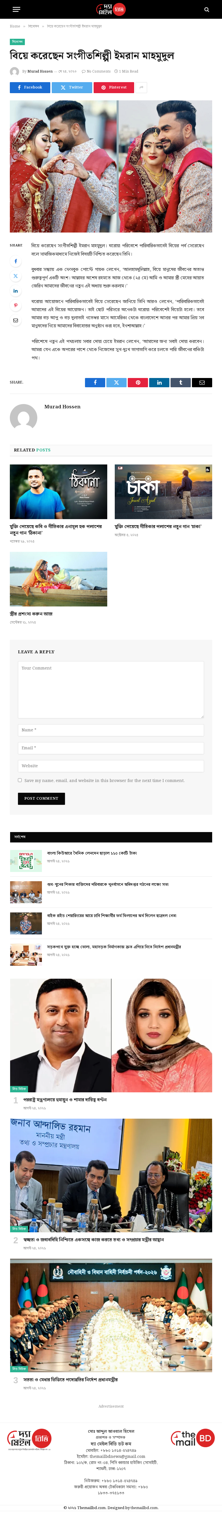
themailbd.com (144, 1508)
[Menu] (16, 9)
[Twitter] (15, 276)
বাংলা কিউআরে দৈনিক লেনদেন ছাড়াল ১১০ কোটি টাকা (92, 853)
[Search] (206, 9)
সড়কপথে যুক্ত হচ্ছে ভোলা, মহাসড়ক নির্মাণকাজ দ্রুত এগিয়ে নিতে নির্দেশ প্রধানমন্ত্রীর (114, 947)
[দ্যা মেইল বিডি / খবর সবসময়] (111, 9)
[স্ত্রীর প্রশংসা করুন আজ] (58, 579)
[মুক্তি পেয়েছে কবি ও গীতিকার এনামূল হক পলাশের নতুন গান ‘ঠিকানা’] (58, 491)
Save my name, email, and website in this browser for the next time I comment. (105, 781)
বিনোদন (17, 42)
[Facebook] (15, 261)
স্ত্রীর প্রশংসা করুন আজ (31, 614)
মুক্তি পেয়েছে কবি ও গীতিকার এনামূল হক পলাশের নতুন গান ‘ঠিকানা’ (56, 530)
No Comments (99, 71)
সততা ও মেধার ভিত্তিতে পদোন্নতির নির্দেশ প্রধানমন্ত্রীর (70, 1380)
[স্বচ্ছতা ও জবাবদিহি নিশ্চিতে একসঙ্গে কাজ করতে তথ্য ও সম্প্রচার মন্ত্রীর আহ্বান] (111, 1175)
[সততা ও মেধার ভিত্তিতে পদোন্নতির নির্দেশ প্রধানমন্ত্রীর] (111, 1315)
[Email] (15, 320)
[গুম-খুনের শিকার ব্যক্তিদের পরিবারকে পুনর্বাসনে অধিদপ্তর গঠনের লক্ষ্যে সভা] (26, 892)
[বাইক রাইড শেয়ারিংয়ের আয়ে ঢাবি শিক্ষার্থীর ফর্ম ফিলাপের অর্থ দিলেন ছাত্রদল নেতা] (26, 923)
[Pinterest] (15, 305)
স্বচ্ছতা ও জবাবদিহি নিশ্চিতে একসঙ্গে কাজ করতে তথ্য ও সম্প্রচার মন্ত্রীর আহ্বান (93, 1240)
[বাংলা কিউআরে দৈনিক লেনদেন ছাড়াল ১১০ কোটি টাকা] (26, 861)
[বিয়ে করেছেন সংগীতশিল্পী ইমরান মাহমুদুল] (111, 166)
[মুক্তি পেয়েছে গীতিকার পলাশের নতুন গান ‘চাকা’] (163, 491)
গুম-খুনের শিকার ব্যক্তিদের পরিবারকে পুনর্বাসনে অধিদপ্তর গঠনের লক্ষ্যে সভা (108, 885)
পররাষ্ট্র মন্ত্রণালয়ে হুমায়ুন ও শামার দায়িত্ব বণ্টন (65, 1100)
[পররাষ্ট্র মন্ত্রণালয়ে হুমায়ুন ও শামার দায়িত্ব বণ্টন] (111, 1035)
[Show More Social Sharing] (141, 87)
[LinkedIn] (15, 290)
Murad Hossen (40, 71)
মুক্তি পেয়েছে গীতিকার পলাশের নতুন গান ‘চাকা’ (158, 527)
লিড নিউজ (19, 1089)
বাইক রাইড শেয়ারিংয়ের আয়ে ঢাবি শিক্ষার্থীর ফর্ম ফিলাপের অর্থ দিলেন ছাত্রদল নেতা (111, 916)
